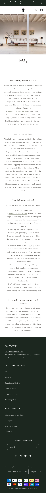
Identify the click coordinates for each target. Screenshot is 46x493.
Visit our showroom (13, 426)
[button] (3, 10)
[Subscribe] (36, 447)
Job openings (10, 421)
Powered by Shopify (30, 488)
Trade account (10, 389)
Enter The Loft (19, 488)
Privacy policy (10, 400)
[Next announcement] (41, 3)
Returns (8, 377)
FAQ (6, 372)
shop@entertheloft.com (17, 111)
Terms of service (11, 394)
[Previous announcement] (4, 3)
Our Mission (10, 432)
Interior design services (14, 415)
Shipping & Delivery (13, 383)
